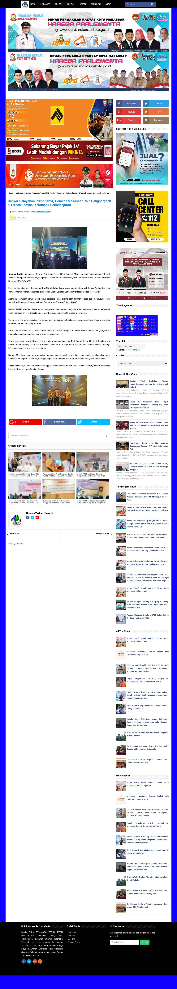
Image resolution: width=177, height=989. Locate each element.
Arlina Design (93, 971)
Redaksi (71, 935)
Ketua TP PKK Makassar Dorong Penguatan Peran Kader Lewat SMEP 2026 (90, 476)
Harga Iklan (73, 932)
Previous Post (102, 533)
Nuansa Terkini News (38, 513)
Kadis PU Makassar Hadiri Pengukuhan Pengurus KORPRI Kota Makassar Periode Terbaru (149, 425)
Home (10, 193)
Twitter (93, 421)
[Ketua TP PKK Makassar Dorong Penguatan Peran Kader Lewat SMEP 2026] (92, 462)
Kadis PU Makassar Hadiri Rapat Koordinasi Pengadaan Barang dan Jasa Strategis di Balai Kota (149, 405)
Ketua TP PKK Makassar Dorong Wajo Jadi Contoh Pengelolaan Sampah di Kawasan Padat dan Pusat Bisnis (91, 503)
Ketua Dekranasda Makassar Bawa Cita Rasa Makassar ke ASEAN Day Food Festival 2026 (23, 476)
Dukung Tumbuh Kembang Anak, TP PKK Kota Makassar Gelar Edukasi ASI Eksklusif (23, 503)
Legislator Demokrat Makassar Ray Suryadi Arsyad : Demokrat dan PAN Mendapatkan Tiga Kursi (148, 497)
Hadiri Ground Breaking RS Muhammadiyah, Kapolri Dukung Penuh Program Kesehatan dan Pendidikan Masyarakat (148, 695)
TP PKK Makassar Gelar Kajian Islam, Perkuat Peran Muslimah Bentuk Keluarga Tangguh (149, 467)
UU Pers (71, 939)
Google (25, 421)
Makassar (19, 193)
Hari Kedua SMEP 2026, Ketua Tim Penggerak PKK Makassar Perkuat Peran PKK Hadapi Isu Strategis (56, 503)
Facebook (59, 421)
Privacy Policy (74, 942)
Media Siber (150, 971)
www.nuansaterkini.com (123, 971)
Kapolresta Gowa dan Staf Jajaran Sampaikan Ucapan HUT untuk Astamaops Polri (149, 446)
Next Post (14, 533)
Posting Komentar (16, 543)
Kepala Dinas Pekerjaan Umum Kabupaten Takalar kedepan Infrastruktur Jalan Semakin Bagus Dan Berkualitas (148, 722)
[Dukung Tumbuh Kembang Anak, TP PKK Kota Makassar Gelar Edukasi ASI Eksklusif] (24, 489)
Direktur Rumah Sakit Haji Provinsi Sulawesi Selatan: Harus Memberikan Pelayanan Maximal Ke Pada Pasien (148, 668)
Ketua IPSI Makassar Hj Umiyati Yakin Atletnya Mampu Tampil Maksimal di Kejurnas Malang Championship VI (148, 524)
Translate (136, 350)
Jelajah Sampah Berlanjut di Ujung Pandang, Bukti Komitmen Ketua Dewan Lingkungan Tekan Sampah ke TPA (148, 605)
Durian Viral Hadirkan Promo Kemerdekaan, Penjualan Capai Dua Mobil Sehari (149, 384)
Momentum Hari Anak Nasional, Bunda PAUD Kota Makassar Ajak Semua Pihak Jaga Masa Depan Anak (57, 476)
